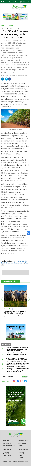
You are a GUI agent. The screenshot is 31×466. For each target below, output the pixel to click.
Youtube (21, 457)
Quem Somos (22, 443)
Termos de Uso (7, 455)
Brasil (3, 263)
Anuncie (21, 445)
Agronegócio (22, 261)
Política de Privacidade (6, 453)
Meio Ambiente (18, 263)
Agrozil (25, 75)
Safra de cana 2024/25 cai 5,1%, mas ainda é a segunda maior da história (15, 33)
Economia (9, 263)
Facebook (21, 454)
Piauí (26, 263)
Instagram (21, 452)
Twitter (20, 455)
